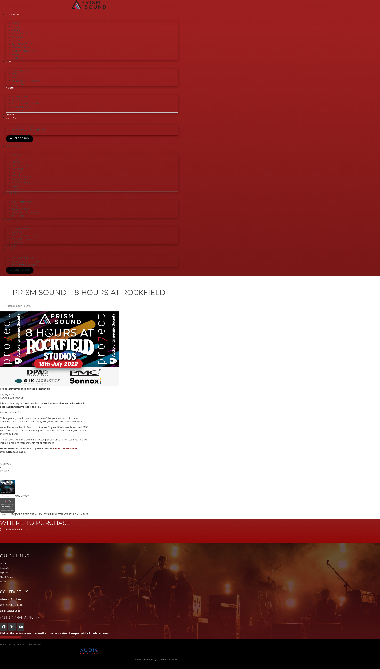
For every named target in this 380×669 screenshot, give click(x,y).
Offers (11, 114)
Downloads (20, 77)
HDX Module (20, 47)
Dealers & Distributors (29, 130)
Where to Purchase (10, 599)
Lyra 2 (16, 23)
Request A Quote (24, 133)
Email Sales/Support (11, 610)
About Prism (6, 576)
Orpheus (18, 84)
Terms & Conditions (167, 659)
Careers (18, 110)
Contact (12, 117)
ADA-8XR (17, 37)
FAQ (14, 74)
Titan (16, 27)
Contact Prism (22, 126)
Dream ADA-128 (22, 33)
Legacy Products (24, 51)
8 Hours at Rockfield (65, 448)
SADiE (16, 54)
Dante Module (22, 44)
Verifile (17, 58)
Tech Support (22, 70)
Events (17, 100)
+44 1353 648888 (13, 605)
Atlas (16, 30)
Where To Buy (19, 138)
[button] (89, 463)
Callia (16, 40)
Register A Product (26, 80)
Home (3, 563)
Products (13, 14)
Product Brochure (25, 103)
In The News (20, 96)
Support (4, 572)
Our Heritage (21, 107)
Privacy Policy (149, 659)
